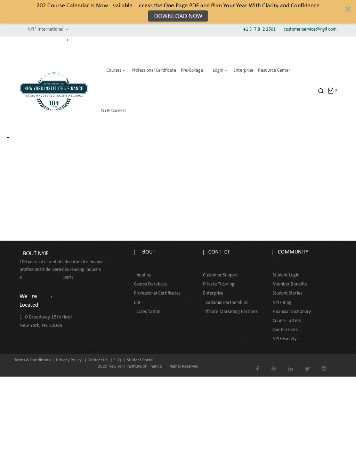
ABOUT (147, 252)
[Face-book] (257, 364)
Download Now (178, 16)
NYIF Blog (282, 302)
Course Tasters (287, 320)
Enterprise (213, 293)
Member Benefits (290, 284)
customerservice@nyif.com (310, 29)
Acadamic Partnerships (225, 302)
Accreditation (147, 311)
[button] (178, 11)
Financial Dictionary (292, 311)
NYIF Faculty (285, 338)
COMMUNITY (293, 252)
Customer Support (220, 275)
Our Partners (285, 329)
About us (142, 275)
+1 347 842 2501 (259, 29)
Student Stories (287, 293)
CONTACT (219, 252)
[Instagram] (324, 364)
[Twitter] (307, 364)
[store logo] (54, 91)
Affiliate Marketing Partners (230, 311)
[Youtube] (274, 364)
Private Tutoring (218, 284)
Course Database (150, 284)
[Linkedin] (291, 364)
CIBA (138, 302)
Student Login (286, 275)
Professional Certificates (157, 293)
